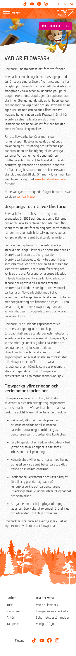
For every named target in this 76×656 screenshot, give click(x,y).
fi (58, 4)
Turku (10, 605)
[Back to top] (70, 650)
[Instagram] (45, 3)
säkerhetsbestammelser (51, 179)
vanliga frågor (26, 196)
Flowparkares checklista (52, 611)
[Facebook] (39, 3)
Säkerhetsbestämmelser (52, 617)
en (64, 4)
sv (72, 4)
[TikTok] (25, 3)
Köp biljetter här (55, 26)
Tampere (13, 624)
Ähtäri (11, 617)
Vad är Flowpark (47, 605)
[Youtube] (32, 3)
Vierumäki (13, 611)
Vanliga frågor (45, 624)
